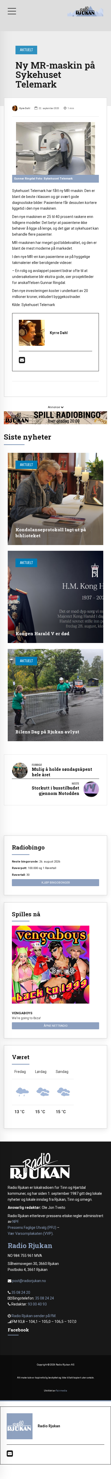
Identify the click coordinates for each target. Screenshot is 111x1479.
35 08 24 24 (44, 1298)
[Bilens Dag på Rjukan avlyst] (55, 695)
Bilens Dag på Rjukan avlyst (47, 732)
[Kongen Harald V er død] (55, 597)
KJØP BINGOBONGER (56, 882)
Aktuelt (26, 50)
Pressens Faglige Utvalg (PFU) (32, 1227)
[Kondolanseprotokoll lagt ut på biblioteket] (55, 499)
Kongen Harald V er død (42, 633)
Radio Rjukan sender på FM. (34, 1316)
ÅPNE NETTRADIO (56, 1025)
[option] (55, 148)
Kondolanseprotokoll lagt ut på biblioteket (50, 532)
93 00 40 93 (37, 1304)
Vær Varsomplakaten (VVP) (30, 1233)
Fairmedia (61, 1390)
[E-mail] (22, 361)
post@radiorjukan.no (29, 1281)
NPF (15, 1221)
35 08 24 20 (20, 1292)
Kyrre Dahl (24, 108)
